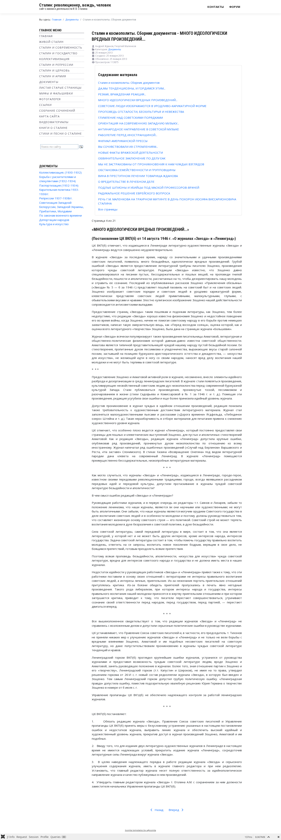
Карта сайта (49, 116)
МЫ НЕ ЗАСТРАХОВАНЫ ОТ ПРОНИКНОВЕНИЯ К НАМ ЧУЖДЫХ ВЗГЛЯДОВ (151, 164)
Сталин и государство (58, 53)
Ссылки (45, 105)
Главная (46, 36)
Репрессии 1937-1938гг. (55, 198)
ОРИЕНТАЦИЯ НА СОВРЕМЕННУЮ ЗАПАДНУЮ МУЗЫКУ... (138, 123)
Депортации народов (54, 220)
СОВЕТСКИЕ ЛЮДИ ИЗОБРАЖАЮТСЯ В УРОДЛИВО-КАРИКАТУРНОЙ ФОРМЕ (152, 106)
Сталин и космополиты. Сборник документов (129, 82)
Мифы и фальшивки (56, 93)
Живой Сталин (51, 42)
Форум (234, 7)
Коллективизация (54, 59)
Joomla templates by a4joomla (140, 830)
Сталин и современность (60, 47)
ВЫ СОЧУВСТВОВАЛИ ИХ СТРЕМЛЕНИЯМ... (128, 147)
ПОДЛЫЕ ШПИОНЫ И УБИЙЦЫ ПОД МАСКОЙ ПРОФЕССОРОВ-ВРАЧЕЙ (148, 187)
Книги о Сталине (53, 128)
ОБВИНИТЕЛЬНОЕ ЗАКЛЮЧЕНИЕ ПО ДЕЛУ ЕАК (131, 158)
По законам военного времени (60, 215)
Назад (158, 810)
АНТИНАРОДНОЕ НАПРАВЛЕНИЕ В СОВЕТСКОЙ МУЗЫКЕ (138, 129)
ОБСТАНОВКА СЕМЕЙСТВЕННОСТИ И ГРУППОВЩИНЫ (136, 170)
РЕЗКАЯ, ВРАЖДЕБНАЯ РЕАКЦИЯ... (122, 94)
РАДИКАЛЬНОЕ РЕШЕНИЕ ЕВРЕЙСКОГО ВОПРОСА (134, 193)
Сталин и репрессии (56, 65)
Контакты (215, 7)
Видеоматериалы (53, 122)
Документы (48, 82)
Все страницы (107, 209)
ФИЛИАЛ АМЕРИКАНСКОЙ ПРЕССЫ (123, 141)
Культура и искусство (54, 224)
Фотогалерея (50, 99)
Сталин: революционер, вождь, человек (75, 5)
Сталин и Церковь (54, 70)
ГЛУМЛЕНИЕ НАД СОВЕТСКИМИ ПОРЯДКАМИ (130, 117)
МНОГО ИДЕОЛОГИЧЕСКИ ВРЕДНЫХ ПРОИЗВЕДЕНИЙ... (137, 100)
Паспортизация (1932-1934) (58, 185)
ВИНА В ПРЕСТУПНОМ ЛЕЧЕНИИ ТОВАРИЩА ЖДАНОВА (138, 176)
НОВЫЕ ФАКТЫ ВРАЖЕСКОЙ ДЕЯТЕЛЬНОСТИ (130, 152)
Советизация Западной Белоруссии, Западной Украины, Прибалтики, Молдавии (61, 207)
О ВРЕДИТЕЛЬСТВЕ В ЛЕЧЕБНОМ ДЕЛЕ (126, 181)
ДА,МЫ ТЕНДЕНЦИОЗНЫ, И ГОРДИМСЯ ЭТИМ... (131, 88)
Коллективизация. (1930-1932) (60, 172)
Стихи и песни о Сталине (60, 133)
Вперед (174, 810)
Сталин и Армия (52, 76)
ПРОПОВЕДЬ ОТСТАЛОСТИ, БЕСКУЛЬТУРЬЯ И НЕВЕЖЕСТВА (141, 112)
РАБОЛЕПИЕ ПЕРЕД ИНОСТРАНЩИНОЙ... (127, 135)
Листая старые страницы (60, 87)
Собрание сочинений (57, 110)
